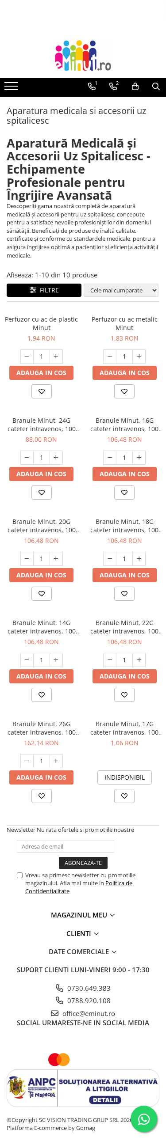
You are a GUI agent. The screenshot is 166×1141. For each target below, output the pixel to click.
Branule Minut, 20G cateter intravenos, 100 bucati (42, 525)
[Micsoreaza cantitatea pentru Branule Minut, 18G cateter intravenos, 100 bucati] (109, 559)
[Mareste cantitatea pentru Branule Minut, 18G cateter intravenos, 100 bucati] (139, 559)
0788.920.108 (88, 1000)
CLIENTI (79, 933)
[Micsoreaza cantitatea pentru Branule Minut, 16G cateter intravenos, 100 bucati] (109, 458)
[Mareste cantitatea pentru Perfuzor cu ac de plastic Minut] (56, 356)
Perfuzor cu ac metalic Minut (125, 323)
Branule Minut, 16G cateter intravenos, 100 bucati (124, 424)
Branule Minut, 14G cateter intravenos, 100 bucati (42, 626)
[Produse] (12, 88)
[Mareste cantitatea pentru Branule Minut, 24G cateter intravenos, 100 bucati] (56, 458)
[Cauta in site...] (156, 86)
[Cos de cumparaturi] (135, 86)
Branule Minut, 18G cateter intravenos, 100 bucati (124, 525)
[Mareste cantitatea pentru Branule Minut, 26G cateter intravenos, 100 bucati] (56, 761)
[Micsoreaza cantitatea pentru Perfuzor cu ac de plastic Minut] (27, 356)
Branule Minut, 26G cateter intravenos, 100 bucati (42, 728)
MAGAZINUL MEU (80, 914)
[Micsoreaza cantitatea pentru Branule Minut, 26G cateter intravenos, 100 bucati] (27, 761)
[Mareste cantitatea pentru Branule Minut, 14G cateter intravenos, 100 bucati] (56, 660)
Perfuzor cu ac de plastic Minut (41, 323)
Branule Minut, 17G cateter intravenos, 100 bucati (124, 728)
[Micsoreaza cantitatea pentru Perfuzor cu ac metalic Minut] (109, 356)
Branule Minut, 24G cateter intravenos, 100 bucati (42, 424)
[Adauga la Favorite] (41, 391)
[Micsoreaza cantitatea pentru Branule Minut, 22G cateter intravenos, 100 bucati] (109, 660)
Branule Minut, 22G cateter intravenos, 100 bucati (124, 626)
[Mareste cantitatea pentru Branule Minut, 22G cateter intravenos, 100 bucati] (139, 660)
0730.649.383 (88, 988)
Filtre (47, 290)
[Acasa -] (83, 55)
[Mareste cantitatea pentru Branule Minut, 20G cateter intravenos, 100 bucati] (56, 559)
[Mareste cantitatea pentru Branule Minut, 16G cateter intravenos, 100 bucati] (139, 458)
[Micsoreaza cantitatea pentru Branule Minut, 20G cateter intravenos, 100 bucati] (27, 559)
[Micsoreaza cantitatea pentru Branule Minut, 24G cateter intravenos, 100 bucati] (27, 458)
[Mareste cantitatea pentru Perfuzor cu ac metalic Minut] (139, 356)
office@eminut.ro (88, 1013)
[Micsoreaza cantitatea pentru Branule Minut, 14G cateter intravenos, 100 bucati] (27, 660)
